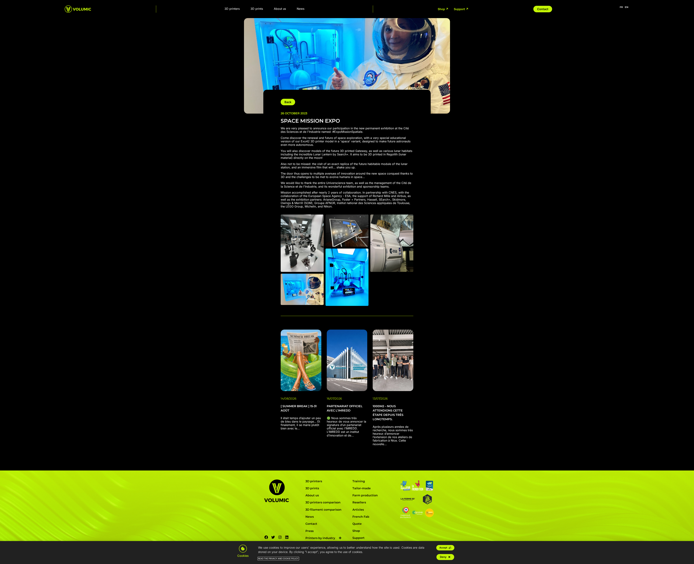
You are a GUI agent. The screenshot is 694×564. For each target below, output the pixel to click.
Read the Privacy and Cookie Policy (278, 558)
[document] (347, 282)
